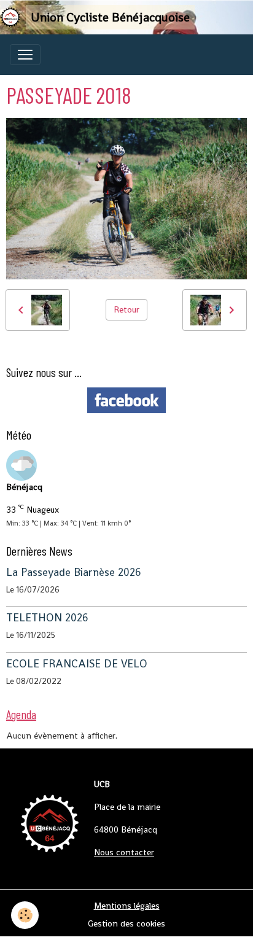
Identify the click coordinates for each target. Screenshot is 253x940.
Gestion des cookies (126, 923)
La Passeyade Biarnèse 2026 (73, 572)
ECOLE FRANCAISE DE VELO (76, 663)
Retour (126, 309)
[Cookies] (25, 915)
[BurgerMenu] (25, 54)
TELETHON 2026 (47, 617)
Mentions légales (127, 905)
